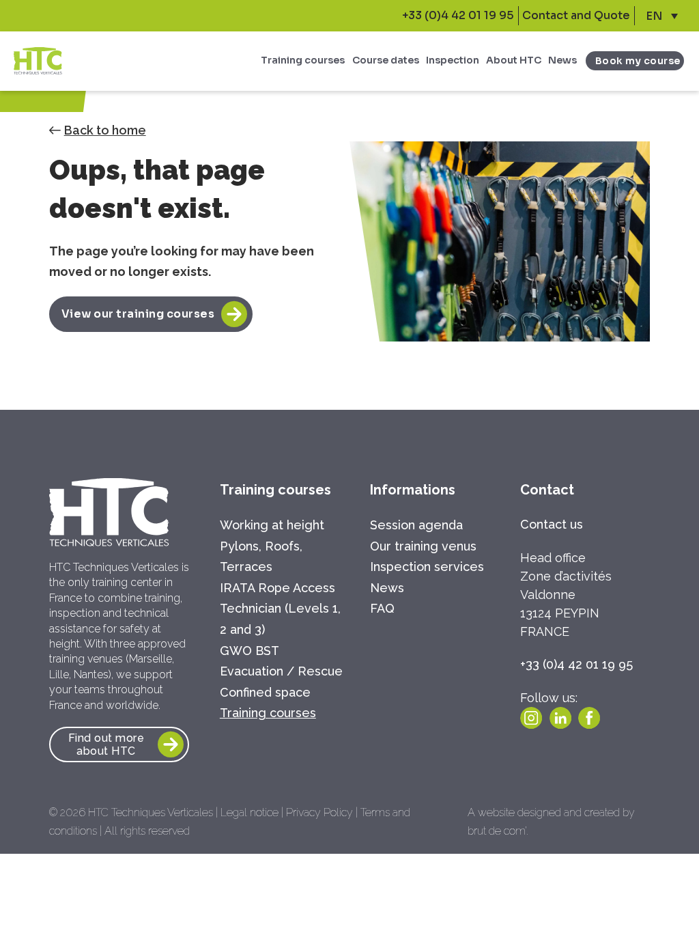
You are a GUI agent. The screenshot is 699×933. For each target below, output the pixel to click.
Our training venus (423, 546)
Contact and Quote (576, 15)
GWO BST (249, 650)
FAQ (382, 608)
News (562, 60)
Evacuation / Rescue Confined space (281, 681)
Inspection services (427, 566)
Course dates (385, 60)
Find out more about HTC (106, 744)
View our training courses (138, 314)
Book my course (638, 61)
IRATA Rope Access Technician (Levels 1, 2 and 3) (280, 609)
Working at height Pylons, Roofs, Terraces (272, 546)
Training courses (303, 60)
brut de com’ (497, 830)
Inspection (452, 60)
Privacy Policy (319, 812)
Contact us (551, 524)
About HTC (513, 60)
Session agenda (416, 525)
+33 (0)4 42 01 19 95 (458, 15)
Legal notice (249, 812)
